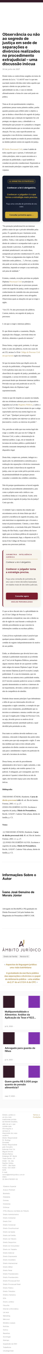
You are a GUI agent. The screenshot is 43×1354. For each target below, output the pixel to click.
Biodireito (6, 1193)
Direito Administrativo (11, 1214)
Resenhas (6, 1333)
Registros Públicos (25, 405)
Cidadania (6, 1197)
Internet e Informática (10, 1309)
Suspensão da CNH (10, 1344)
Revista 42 (24, 956)
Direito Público (8, 1288)
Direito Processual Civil (13, 149)
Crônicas (6, 1207)
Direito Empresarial (10, 1256)
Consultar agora (22, 596)
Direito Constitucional (11, 1228)
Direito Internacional (10, 1263)
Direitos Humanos (9, 1295)
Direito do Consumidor (11, 1246)
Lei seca (6, 1312)
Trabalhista (7, 1347)
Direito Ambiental (9, 1218)
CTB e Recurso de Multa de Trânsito (16, 1211)
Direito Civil (7, 1221)
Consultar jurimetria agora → (21, 215)
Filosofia (6, 1305)
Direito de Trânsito (9, 1239)
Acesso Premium (9, 1190)
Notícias (6, 1326)
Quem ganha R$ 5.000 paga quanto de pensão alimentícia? (21, 1084)
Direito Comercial (9, 1225)
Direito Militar (8, 1267)
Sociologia (7, 1337)
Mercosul (6, 1319)
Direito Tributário (9, 1291)
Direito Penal (7, 1270)
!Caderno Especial (9, 1186)
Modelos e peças (9, 1323)
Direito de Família (10, 956)
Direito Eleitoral (8, 1253)
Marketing (6, 1316)
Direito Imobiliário (9, 1260)
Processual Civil (15, 282)
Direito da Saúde (9, 1232)
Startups (6, 1340)
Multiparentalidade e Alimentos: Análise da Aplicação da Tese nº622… (20, 1014)
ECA (4, 1298)
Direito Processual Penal (11, 1284)
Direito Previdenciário (10, 1274)
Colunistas (7, 1204)
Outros (5, 1330)
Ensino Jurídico (8, 1302)
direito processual (9, 800)
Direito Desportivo (9, 1242)
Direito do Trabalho (10, 1249)
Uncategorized (8, 1351)
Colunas (6, 1200)
